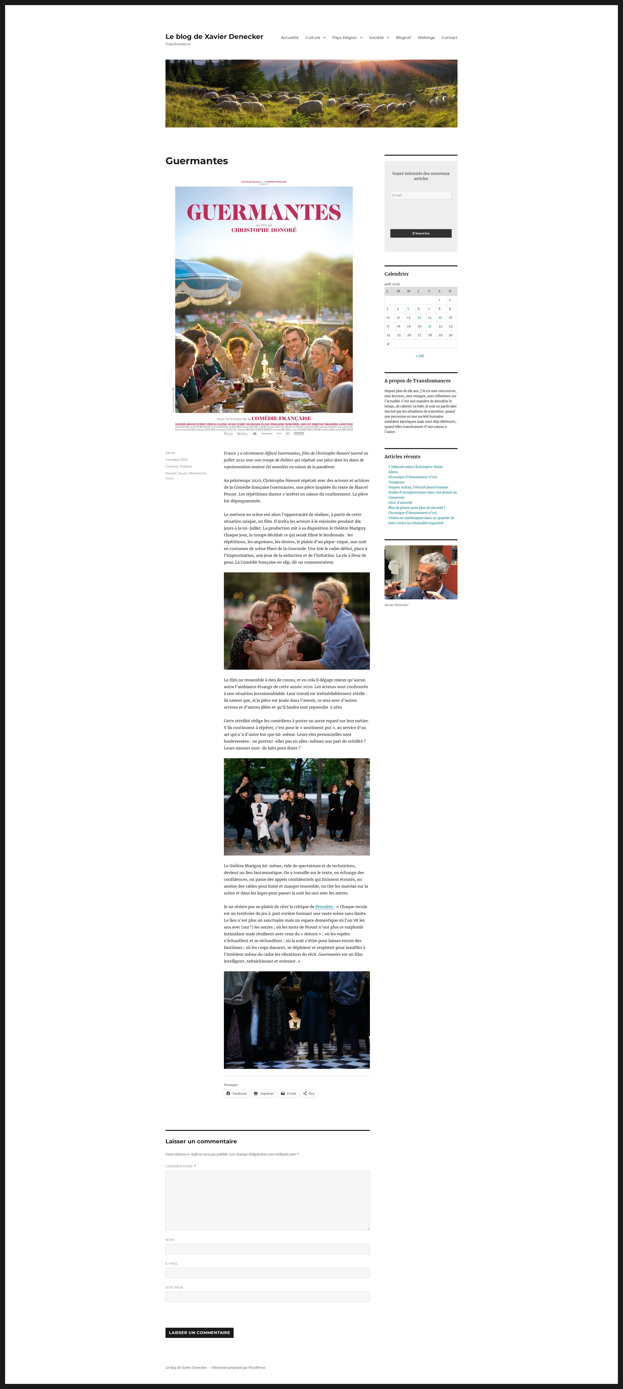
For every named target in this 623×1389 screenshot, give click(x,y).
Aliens (393, 472)
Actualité (290, 37)
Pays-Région (344, 37)
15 (440, 318)
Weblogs (426, 37)
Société (376, 37)
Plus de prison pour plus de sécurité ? (416, 508)
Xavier (170, 453)
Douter (171, 473)
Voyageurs (396, 482)
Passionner (197, 473)
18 (398, 326)
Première (324, 906)
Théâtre (186, 466)
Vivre (169, 478)
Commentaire (180, 1166)
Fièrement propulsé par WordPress (238, 1368)
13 (419, 318)
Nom (169, 1240)
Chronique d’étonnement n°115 (412, 513)
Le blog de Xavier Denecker (214, 36)
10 (388, 318)
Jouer (182, 473)
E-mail (171, 1263)
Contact (450, 37)
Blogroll (403, 37)
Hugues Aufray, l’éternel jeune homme (418, 487)
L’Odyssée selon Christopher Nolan (415, 467)
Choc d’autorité (400, 503)
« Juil (420, 356)
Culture (312, 37)
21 (429, 326)
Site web (174, 1287)
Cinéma (171, 466)
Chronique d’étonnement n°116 (412, 477)
